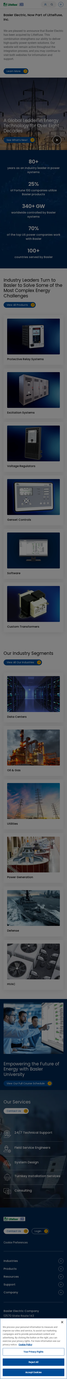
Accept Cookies (33, 1372)
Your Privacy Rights (33, 1351)
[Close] (62, 1322)
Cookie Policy (25, 1344)
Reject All (33, 1362)
